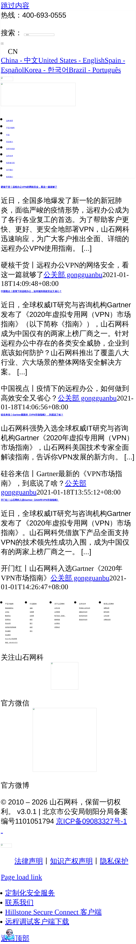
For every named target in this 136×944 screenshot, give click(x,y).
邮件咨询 (106, 612)
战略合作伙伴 (83, 612)
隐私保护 (114, 861)
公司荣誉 (57, 612)
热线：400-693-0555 (11, 642)
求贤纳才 (57, 627)
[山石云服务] (68, 46)
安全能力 (9, 142)
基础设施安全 (9, 608)
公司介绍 (57, 608)
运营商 (32, 616)
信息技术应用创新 (10, 627)
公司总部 (106, 616)
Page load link (21, 877)
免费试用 (106, 608)
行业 (8, 135)
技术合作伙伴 (83, 616)
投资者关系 (10, 163)
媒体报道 (57, 619)
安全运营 (8, 623)
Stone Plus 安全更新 (11, 639)
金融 (31, 608)
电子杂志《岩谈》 (59, 616)
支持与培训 (10, 149)
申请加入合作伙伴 (84, 608)
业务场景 (9, 121)
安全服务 (8, 631)
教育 (31, 619)
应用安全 (8, 619)
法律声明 (28, 861)
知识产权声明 (71, 861)
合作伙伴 (9, 156)
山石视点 (57, 623)
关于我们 (9, 170)
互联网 (32, 612)
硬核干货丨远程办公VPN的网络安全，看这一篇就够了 (29, 187)
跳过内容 (15, 5)
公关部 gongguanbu (73, 275)
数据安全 (8, 616)
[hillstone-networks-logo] (7, 79)
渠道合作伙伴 (83, 619)
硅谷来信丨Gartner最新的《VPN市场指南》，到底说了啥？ (32, 414)
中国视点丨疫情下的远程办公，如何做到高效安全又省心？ (31, 291)
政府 (31, 627)
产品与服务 (10, 128)
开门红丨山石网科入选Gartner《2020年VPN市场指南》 (30, 500)
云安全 (7, 612)
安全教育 (8, 635)
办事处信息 (107, 619)
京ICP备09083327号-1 (91, 821)
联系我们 (9, 177)
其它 (31, 631)
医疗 (31, 623)
